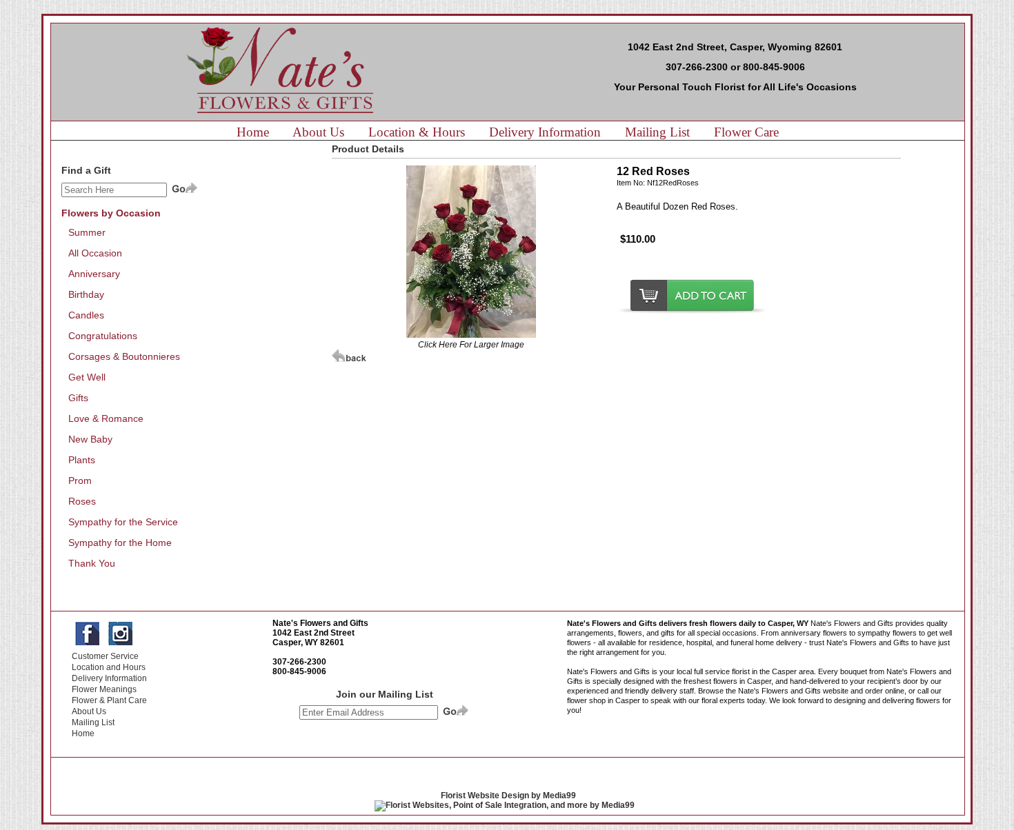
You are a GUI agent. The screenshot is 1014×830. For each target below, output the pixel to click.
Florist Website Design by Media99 (508, 795)
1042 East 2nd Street (313, 633)
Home (253, 132)
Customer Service (105, 656)
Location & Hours (416, 132)
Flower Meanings (104, 689)
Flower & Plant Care (109, 700)
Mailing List (657, 132)
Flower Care (746, 132)
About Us (318, 132)
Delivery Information (545, 132)
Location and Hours (109, 667)
